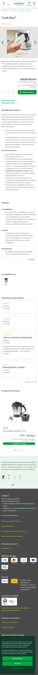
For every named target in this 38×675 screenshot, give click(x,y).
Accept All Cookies (17, 658)
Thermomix (14, 10)
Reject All (17, 663)
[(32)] (4, 24)
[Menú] (16, 599)
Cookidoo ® (23, 122)
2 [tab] (19, 56)
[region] (17, 655)
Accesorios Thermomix (24, 10)
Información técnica (8, 103)
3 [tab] (22, 56)
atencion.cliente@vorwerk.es (26, 511)
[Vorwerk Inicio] (19, 4)
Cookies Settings (17, 668)
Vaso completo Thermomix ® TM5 (14, 431)
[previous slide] (2, 42)
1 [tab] (16, 56)
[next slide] (35, 42)
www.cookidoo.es (17, 157)
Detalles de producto (8, 100)
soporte (10, 506)
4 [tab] (23, 450)
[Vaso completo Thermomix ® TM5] (19, 412)
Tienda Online (5, 10)
